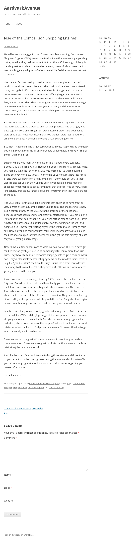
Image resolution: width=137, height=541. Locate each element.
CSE (25, 387)
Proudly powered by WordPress (19, 534)
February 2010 (106, 89)
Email (8, 487)
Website (8, 500)
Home (7, 23)
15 (105, 53)
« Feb (102, 65)
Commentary (35, 383)
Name (8, 474)
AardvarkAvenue (22, 8)
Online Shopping (51, 383)
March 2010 (105, 85)
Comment (10, 437)
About (20, 23)
